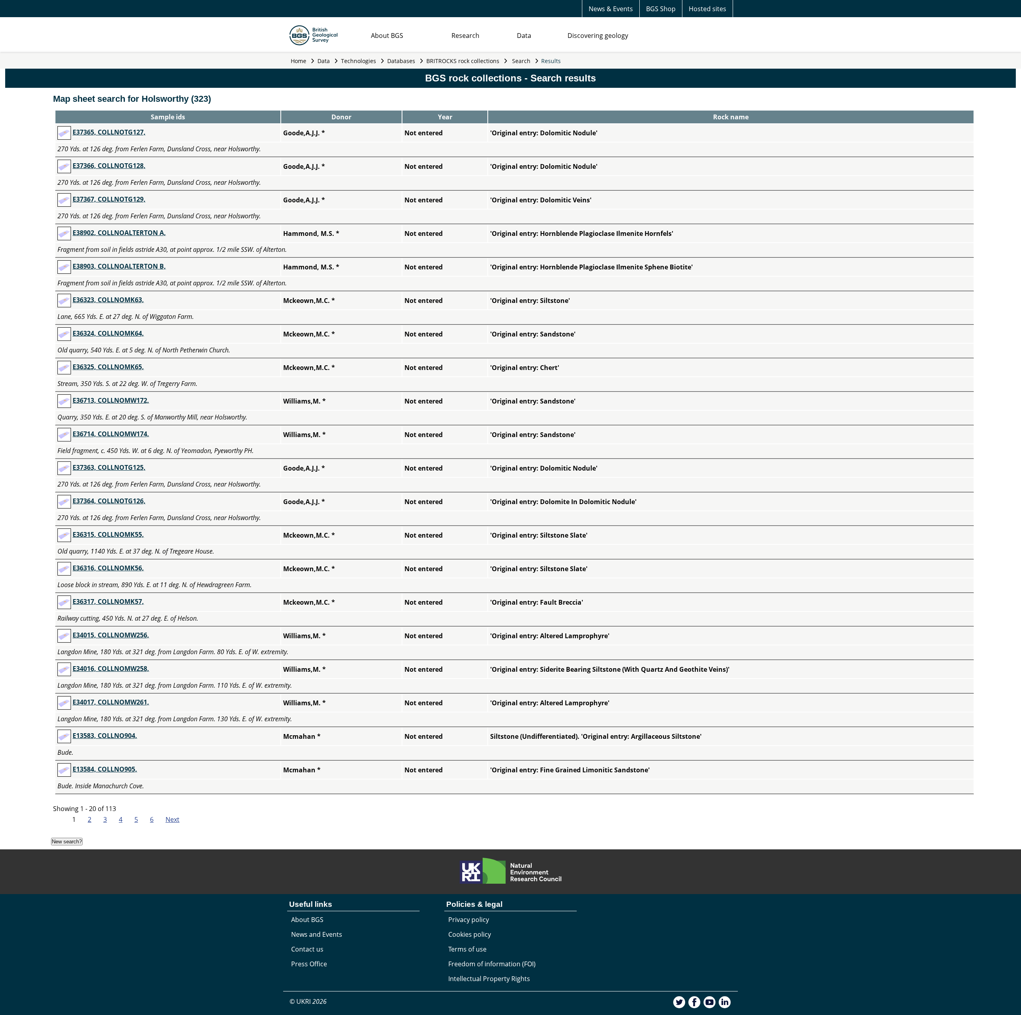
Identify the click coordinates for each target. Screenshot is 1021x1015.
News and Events (316, 934)
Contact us (307, 949)
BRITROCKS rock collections (462, 61)
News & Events (611, 8)
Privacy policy (468, 919)
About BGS (387, 35)
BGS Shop (661, 8)
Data (524, 35)
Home (298, 61)
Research (465, 35)
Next (172, 819)
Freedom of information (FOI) (492, 964)
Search (521, 61)
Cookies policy (469, 934)
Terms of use (467, 949)
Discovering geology (598, 35)
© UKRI (308, 1001)
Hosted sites (707, 8)
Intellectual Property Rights (489, 978)
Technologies (358, 61)
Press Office (309, 964)
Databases (401, 61)
